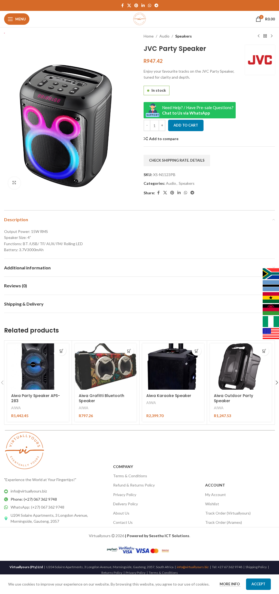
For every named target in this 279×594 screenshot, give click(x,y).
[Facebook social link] (122, 5)
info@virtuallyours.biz (193, 567)
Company (123, 466)
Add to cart (186, 125)
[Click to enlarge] (14, 183)
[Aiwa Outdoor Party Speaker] (241, 366)
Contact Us (123, 522)
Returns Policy (111, 573)
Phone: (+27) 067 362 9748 (34, 499)
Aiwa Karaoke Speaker (168, 395)
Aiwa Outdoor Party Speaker (233, 398)
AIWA (16, 408)
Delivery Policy (125, 503)
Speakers (183, 36)
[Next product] (271, 36)
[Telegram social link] (156, 5)
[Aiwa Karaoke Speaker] (173, 366)
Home (149, 36)
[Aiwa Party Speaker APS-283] (38, 366)
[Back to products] (265, 36)
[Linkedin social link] (143, 5)
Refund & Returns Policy (134, 485)
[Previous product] (258, 36)
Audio (164, 36)
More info (230, 584)
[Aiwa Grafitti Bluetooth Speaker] (106, 366)
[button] (61, 351)
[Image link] (24, 450)
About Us (121, 513)
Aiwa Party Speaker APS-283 (35, 398)
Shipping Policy (256, 567)
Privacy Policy (124, 494)
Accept (258, 584)
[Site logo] (140, 18)
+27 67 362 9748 (230, 567)
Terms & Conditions (130, 475)
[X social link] (129, 5)
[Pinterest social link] (136, 5)
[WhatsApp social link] (149, 5)
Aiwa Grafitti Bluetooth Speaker (101, 398)
